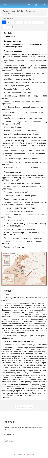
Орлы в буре (30, 11)
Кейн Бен (20, 11)
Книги (13, 11)
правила (33, 427)
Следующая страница (24, 407)
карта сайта (26, 427)
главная (6, 427)
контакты (18, 427)
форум (12, 427)
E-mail (11, 441)
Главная (6, 11)
